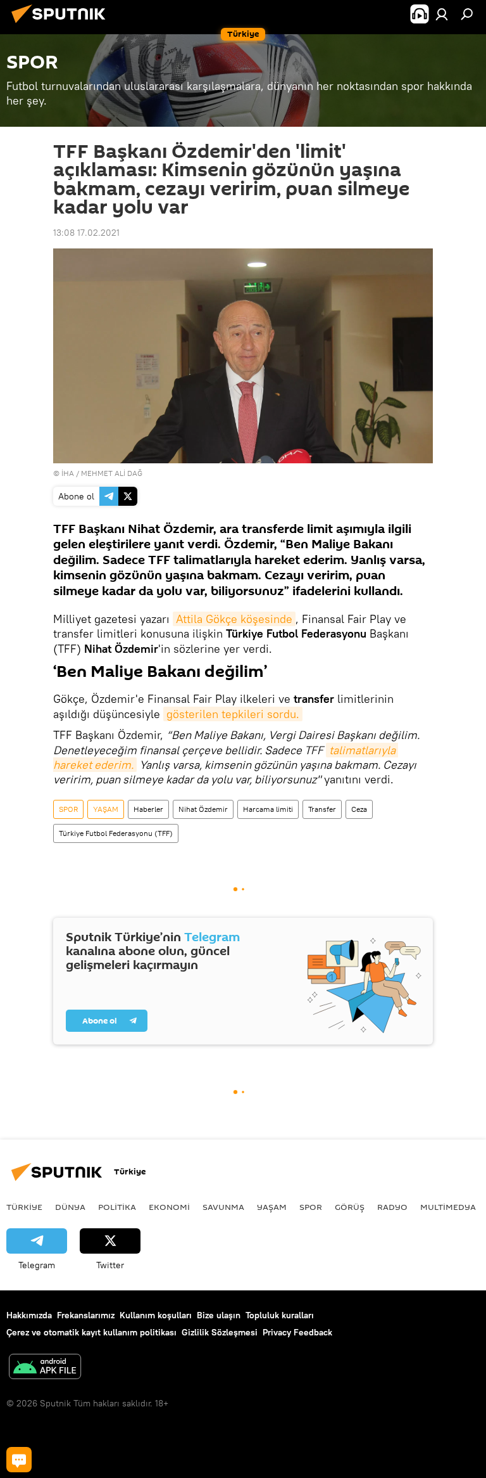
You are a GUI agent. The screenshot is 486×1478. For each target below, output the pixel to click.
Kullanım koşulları (156, 1315)
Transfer (322, 809)
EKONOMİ (169, 1206)
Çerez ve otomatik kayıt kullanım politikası (91, 1332)
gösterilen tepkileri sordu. (232, 714)
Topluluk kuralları (280, 1315)
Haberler (148, 809)
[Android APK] (45, 1368)
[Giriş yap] (441, 14)
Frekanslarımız (86, 1315)
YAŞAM (105, 809)
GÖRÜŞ (349, 1206)
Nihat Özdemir (203, 809)
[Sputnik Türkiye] (62, 24)
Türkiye (24, 1206)
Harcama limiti (268, 809)
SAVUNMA (223, 1206)
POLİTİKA (117, 1206)
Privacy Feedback (297, 1332)
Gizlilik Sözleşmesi (220, 1332)
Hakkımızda (29, 1315)
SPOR (68, 809)
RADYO (392, 1206)
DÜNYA (70, 1206)
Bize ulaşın (218, 1315)
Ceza (359, 809)
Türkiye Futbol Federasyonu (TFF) (116, 833)
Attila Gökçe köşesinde (234, 619)
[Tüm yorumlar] (19, 1459)
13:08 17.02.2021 (86, 232)
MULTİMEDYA (448, 1206)
